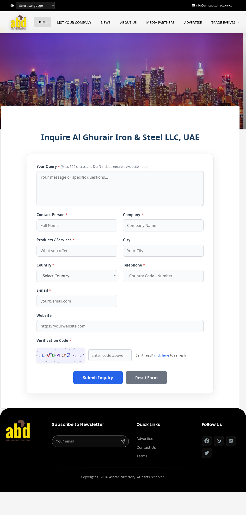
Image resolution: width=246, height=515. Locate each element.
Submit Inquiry (98, 377)
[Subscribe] (123, 441)
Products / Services (55, 239)
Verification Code (54, 340)
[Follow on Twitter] (207, 453)
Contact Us (146, 447)
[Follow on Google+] (219, 441)
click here (161, 355)
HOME (42, 22)
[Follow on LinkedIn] (231, 441)
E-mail (44, 290)
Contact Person (52, 214)
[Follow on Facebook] (207, 441)
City (126, 239)
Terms (141, 456)
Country (45, 265)
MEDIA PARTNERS (160, 22)
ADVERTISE (193, 22)
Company (133, 214)
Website (44, 315)
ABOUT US (128, 22)
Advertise (144, 438)
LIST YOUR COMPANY (74, 22)
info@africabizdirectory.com (215, 5)
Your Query (92, 166)
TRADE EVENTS (223, 22)
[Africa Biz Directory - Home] (18, 430)
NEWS (106, 22)
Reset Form (146, 377)
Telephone (134, 265)
